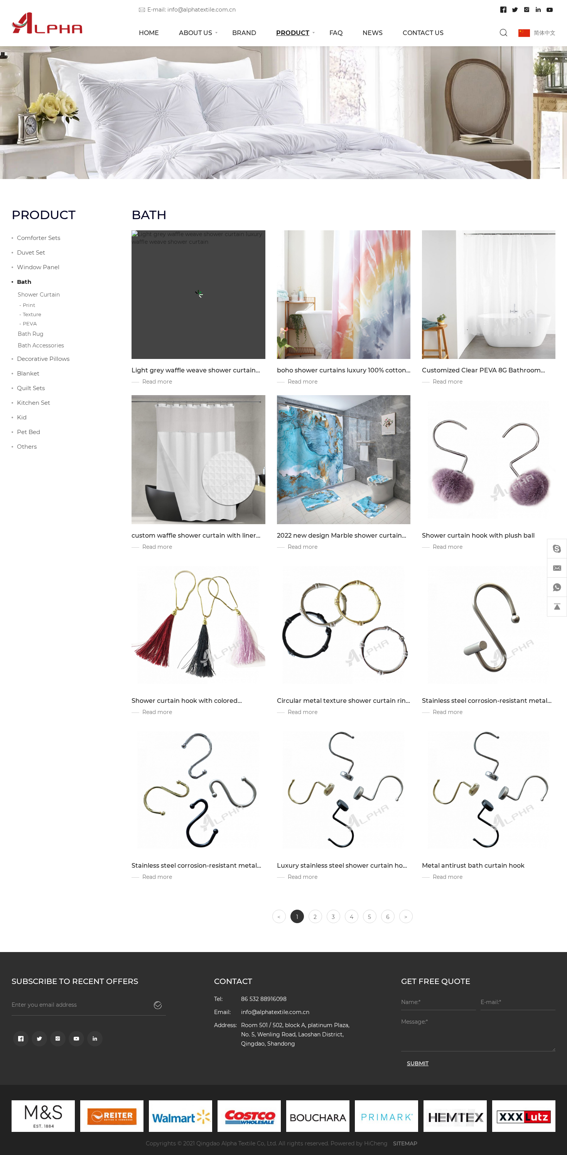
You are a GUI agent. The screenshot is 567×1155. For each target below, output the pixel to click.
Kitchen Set (33, 402)
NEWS (373, 32)
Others (27, 446)
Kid (22, 417)
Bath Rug (31, 333)
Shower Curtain (39, 294)
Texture (32, 314)
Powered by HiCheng (359, 1143)
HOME (149, 32)
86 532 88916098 (264, 998)
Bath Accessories (41, 345)
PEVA (30, 323)
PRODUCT (292, 32)
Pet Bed (28, 432)
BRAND (244, 32)
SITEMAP (405, 1143)
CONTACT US (423, 32)
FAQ (336, 32)
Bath (24, 281)
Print (29, 305)
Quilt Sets (31, 388)
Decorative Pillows (43, 358)
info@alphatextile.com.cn (201, 9)
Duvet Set (31, 252)
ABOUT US (195, 32)
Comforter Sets (38, 237)
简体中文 (544, 32)
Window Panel (38, 267)
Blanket (28, 373)
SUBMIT (418, 1063)
